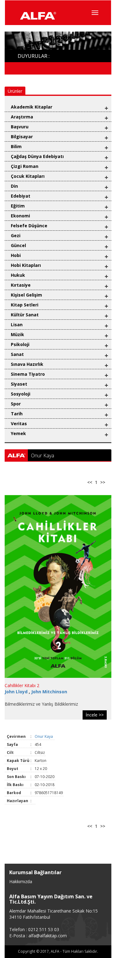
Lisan (17, 324)
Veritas (19, 423)
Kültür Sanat (25, 315)
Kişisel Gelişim (26, 295)
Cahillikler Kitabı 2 (22, 685)
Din (14, 186)
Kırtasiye (21, 285)
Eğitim (18, 206)
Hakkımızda (20, 881)
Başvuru (19, 127)
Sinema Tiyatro (28, 374)
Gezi (15, 235)
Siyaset (19, 384)
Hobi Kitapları (26, 265)
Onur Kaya (44, 736)
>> (102, 482)
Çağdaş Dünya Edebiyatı (37, 156)
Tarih (17, 414)
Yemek (18, 433)
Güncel (18, 245)
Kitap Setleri (24, 305)
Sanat (17, 354)
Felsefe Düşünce (29, 226)
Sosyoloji (20, 394)
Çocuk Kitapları (28, 176)
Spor (16, 404)
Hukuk (18, 275)
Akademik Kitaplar (31, 107)
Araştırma (22, 117)
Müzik (17, 334)
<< (89, 482)
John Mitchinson (49, 692)
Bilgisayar (22, 136)
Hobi (16, 255)
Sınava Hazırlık (27, 364)
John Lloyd (17, 692)
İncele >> (95, 715)
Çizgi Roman (24, 166)
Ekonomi (20, 216)
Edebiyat (20, 196)
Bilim (16, 146)
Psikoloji (20, 344)
